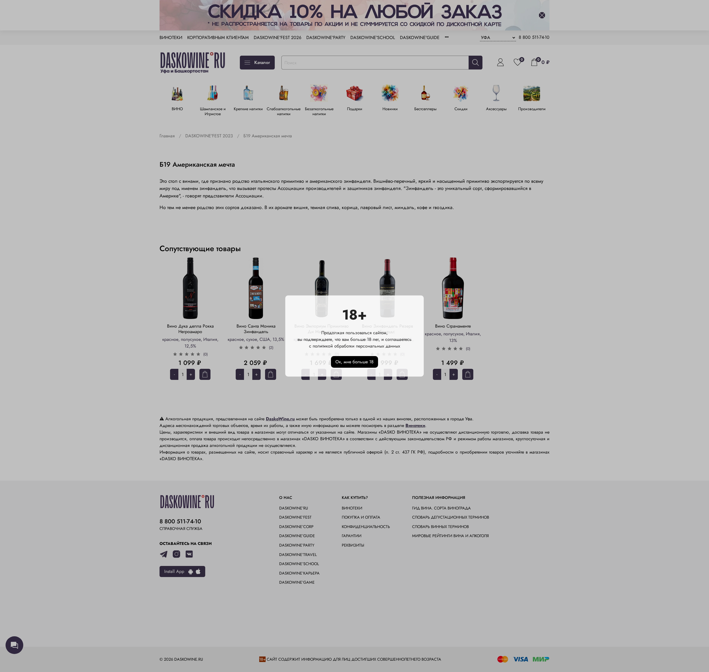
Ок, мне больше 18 (354, 362)
